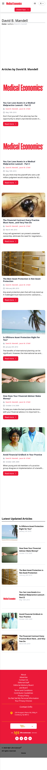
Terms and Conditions (23, 690)
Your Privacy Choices (23, 701)
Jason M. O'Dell (24, 109)
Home (4, 24)
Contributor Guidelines (23, 693)
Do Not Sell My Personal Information (23, 698)
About (23, 674)
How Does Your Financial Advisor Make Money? (30, 549)
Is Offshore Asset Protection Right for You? (31, 527)
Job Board (23, 688)
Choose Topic (21, 10)
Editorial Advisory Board (23, 685)
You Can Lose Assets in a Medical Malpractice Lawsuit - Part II (32, 595)
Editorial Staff (23, 682)
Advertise (23, 677)
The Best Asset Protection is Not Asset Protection (31, 571)
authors (10, 24)
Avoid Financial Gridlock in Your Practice (31, 615)
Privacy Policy (23, 695)
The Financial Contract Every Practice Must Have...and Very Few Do (32, 639)
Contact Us (23, 680)
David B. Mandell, (12, 109)
